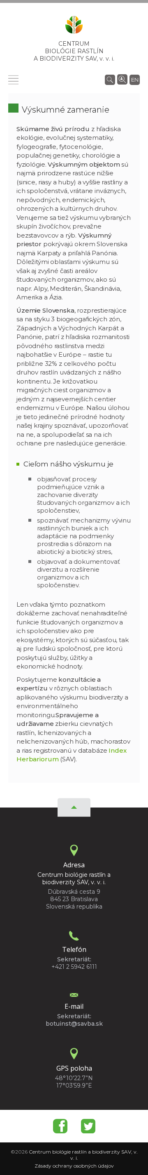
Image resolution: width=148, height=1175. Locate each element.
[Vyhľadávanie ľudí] (122, 78)
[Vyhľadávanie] (110, 79)
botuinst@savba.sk (74, 1023)
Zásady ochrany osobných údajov (74, 1166)
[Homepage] (74, 27)
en (135, 79)
